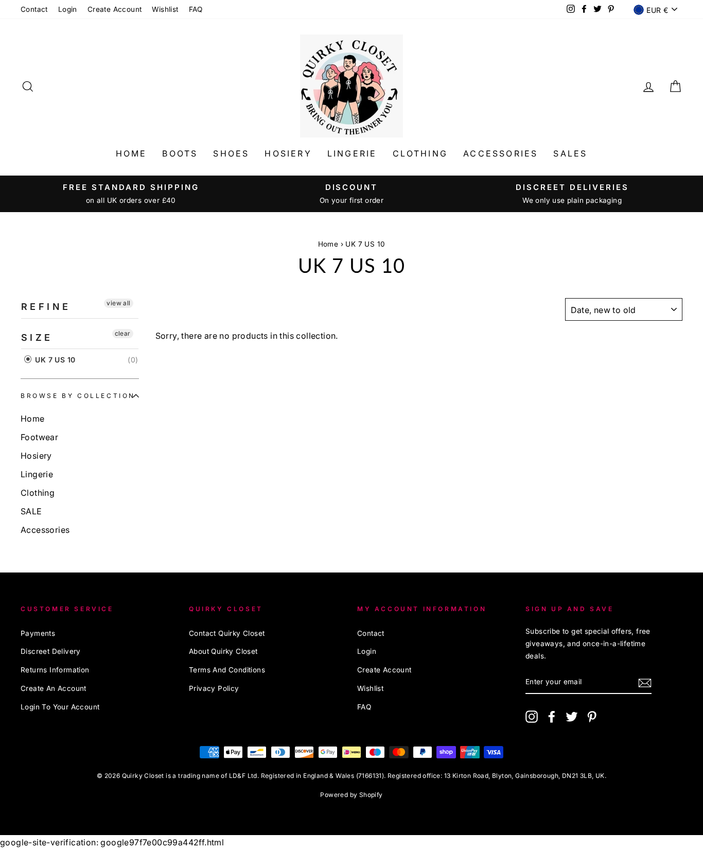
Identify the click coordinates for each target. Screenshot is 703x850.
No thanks (351, 501)
